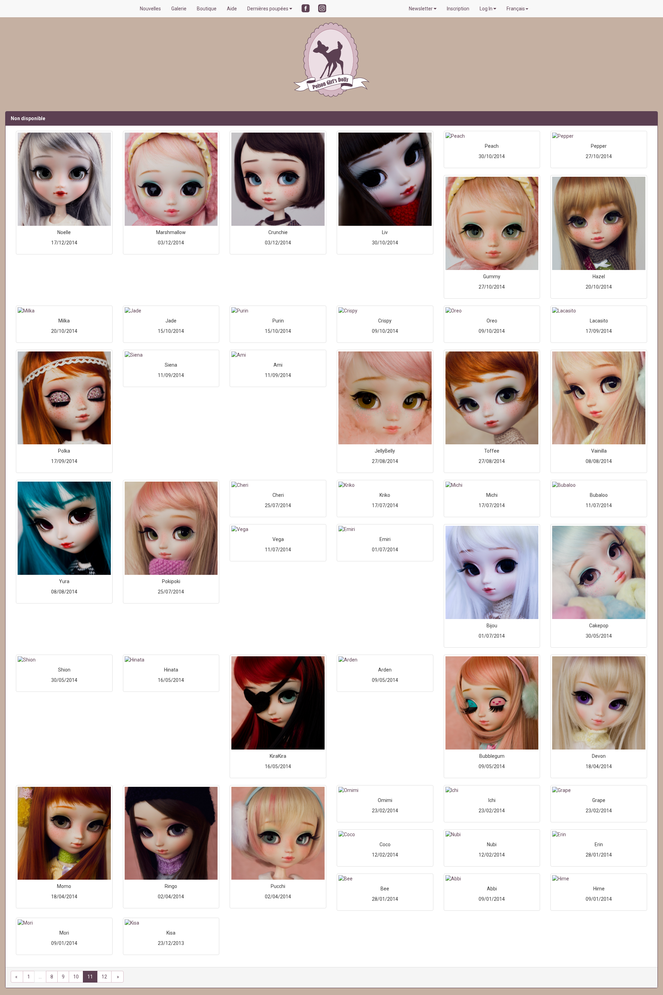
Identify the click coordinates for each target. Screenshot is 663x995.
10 (76, 976)
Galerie (178, 8)
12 (104, 976)
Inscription (458, 8)
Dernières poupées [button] (268, 8)
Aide (232, 8)
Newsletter (421, 8)
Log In (486, 8)
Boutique (207, 8)
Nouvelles (150, 8)
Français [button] (516, 8)
